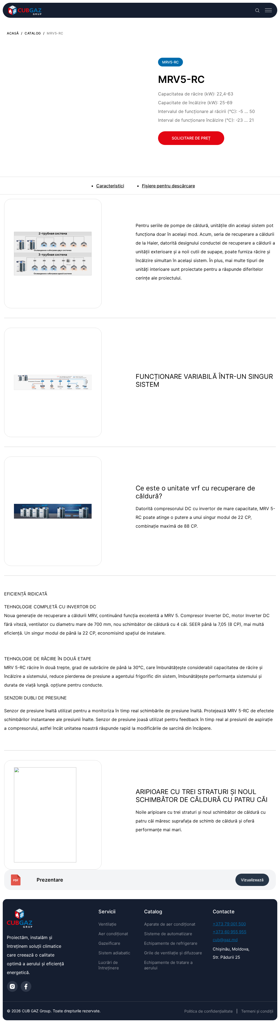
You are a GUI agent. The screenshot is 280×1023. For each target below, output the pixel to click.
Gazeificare (109, 943)
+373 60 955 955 (229, 931)
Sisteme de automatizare (168, 933)
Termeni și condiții (257, 1011)
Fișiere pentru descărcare (168, 185)
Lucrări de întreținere (108, 965)
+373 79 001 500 (229, 923)
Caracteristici (110, 185)
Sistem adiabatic (114, 952)
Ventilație (107, 924)
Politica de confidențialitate (208, 1011)
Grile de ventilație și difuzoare (173, 952)
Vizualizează (252, 879)
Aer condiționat (113, 933)
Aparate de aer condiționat (169, 924)
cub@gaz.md (225, 939)
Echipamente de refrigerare (170, 943)
